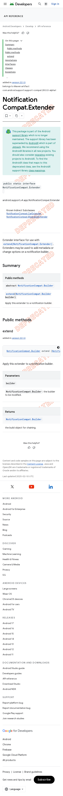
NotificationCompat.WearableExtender (26, 216)
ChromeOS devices (13, 599)
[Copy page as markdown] (17, 116)
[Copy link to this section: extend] (16, 331)
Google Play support (13, 713)
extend (10, 293)
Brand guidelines (33, 772)
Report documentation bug (16, 707)
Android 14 (8, 638)
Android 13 (8, 644)
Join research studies (13, 718)
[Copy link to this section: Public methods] (35, 320)
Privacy (6, 569)
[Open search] (40, 4)
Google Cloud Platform (15, 754)
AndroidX (33, 143)
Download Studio (11, 683)
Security (7, 514)
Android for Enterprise (14, 509)
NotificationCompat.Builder (35, 285)
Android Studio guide (14, 668)
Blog (5, 529)
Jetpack (16, 147)
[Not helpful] (27, 32)
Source (6, 519)
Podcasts (7, 535)
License (17, 772)
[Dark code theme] (58, 347)
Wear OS (7, 593)
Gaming (7, 548)
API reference (13, 16)
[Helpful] (23, 32)
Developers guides (12, 673)
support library (20, 135)
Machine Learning (12, 554)
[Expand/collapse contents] (21, 41)
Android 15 (8, 633)
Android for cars (11, 604)
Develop (29, 26)
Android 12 (8, 649)
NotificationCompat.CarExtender (23, 213)
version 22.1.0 (19, 82)
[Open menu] (5, 4)
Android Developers (12, 26)
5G (4, 574)
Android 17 (8, 623)
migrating (40, 154)
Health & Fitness (11, 559)
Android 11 (8, 654)
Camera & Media (11, 564)
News (5, 524)
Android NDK (9, 689)
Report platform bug (13, 702)
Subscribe (44, 779)
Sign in (55, 3)
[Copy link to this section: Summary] (23, 266)
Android (7, 503)
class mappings (37, 170)
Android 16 (8, 628)
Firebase (7, 749)
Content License (35, 464)
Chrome (7, 744)
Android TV (8, 609)
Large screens (10, 588)
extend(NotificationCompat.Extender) (27, 244)
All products (9, 760)
